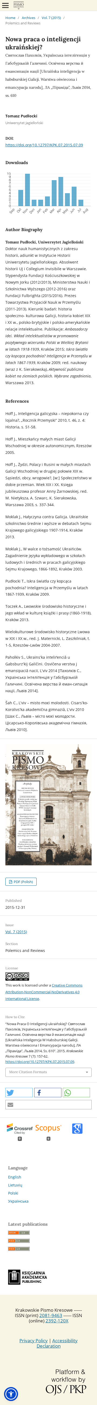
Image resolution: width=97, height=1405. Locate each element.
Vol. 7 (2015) (51, 17)
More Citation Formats (28, 1072)
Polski (13, 1193)
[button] (19, 1092)
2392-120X (57, 1321)
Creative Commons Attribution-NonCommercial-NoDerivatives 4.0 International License (43, 992)
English (14, 1177)
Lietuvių (15, 1185)
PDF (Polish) (23, 881)
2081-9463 (50, 1315)
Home (10, 17)
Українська (18, 1201)
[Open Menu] (5, 5)
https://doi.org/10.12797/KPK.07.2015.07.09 (44, 144)
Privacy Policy (33, 1340)
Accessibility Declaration (57, 1343)
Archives (28, 17)
